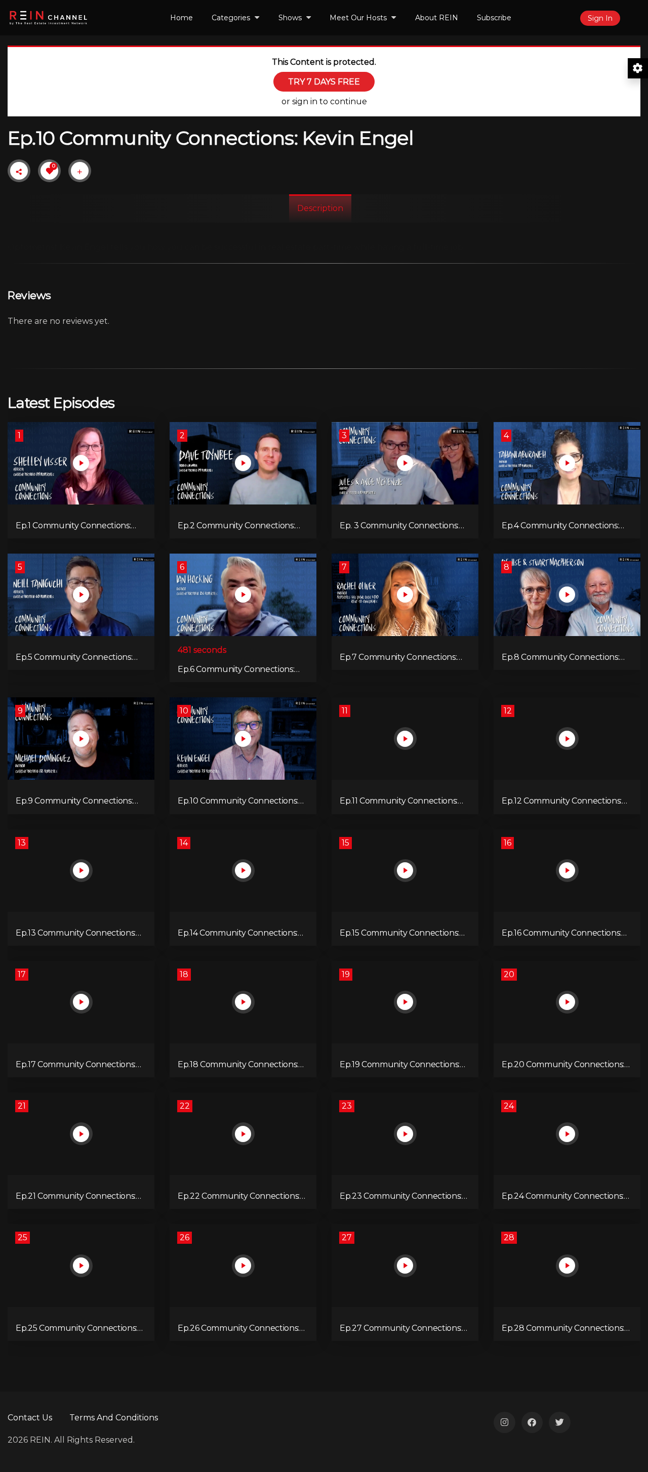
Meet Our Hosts (358, 17)
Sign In (600, 18)
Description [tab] (320, 208)
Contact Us (30, 1417)
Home (181, 17)
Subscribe (494, 17)
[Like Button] (49, 171)
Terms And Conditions (113, 1417)
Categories (231, 17)
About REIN (436, 17)
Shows (290, 17)
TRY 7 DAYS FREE (324, 82)
